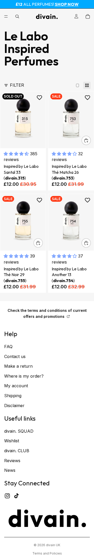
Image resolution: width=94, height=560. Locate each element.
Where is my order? (24, 376)
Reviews (12, 460)
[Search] (17, 16)
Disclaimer (14, 405)
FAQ (8, 346)
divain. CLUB (16, 450)
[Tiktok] (16, 496)
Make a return (18, 366)
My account (16, 385)
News (9, 470)
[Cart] (87, 16)
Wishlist (11, 441)
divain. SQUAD (18, 431)
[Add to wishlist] (39, 97)
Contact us (15, 356)
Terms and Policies (47, 553)
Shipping (12, 395)
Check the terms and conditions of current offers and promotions (47, 313)
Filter (17, 85)
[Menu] (6, 16)
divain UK (53, 545)
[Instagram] (7, 496)
